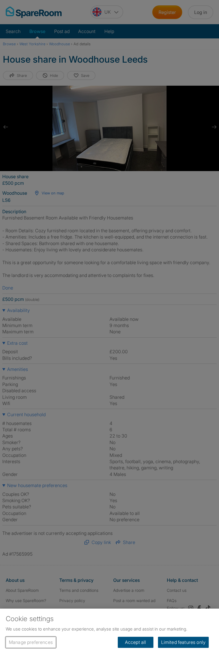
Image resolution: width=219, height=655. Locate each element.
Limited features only (183, 642)
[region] (109, 632)
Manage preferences (31, 642)
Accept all (135, 642)
